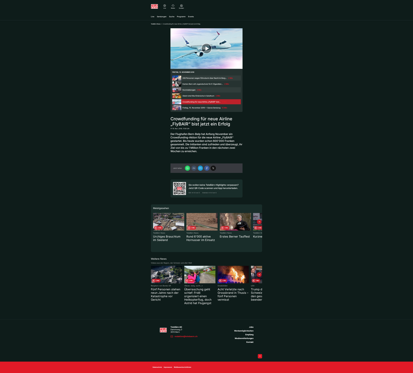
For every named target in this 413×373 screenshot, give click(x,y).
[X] (213, 168)
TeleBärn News (156, 24)
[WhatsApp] (187, 168)
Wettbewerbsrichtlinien (182, 367)
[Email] (200, 168)
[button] (193, 168)
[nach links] (153, 221)
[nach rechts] (259, 221)
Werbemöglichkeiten (244, 331)
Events (191, 16)
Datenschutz (157, 367)
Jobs (251, 327)
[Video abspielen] (206, 48)
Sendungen (161, 16)
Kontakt (250, 342)
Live (152, 16)
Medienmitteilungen (244, 338)
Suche (171, 16)
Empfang (249, 334)
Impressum (168, 367)
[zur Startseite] (154, 6)
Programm (181, 16)
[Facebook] (206, 168)
